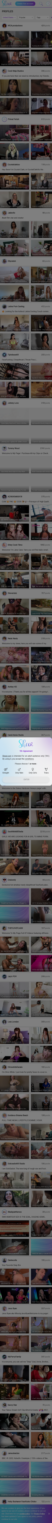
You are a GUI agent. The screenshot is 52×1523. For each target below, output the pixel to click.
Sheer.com (6, 756)
